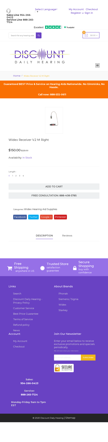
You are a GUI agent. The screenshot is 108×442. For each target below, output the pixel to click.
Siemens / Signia (68, 299)
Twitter (33, 217)
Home (16, 75)
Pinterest (60, 217)
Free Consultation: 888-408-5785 (54, 195)
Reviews (67, 235)
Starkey (63, 310)
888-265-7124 (29, 394)
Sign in (89, 12)
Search (17, 293)
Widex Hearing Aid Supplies (40, 209)
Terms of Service (23, 319)
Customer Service (23, 308)
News (16, 330)
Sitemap (70, 417)
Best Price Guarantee (25, 313)
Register (76, 12)
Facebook (20, 217)
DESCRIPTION (44, 235)
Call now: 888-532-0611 (52, 94)
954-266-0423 (29, 383)
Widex (62, 304)
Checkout (92, 9)
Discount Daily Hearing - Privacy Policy (27, 301)
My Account (76, 9)
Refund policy (21, 324)
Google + (46, 217)
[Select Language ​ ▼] (57, 9)
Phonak (63, 293)
